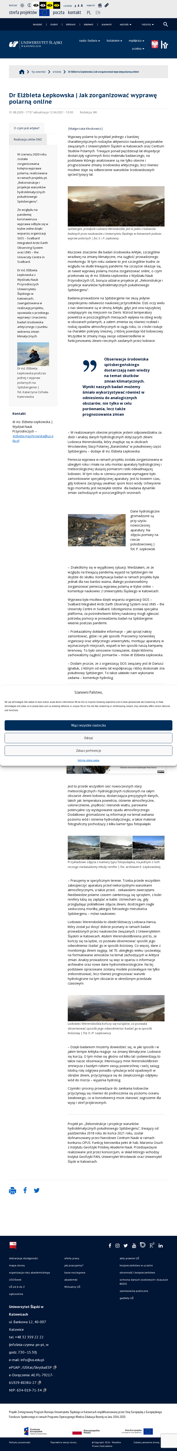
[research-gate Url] (152, 1246)
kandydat (37, 24)
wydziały (124, 24)
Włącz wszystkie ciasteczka (88, 725)
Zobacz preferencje (88, 750)
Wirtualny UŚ (72, 1286)
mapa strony (17, 1265)
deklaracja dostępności (23, 1258)
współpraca (135, 40)
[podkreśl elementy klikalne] (106, 5)
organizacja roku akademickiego (29, 1272)
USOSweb (15, 1279)
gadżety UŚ (126, 1298)
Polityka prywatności (19, 1442)
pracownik (107, 24)
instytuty (146, 24)
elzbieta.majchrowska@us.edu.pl (32, 438)
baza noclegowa (74, 1272)
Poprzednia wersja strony (63, 1442)
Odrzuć (88, 738)
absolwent (88, 24)
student (54, 24)
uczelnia (137, 48)
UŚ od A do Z (17, 1286)
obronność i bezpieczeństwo (137, 1272)
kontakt (74, 12)
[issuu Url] (142, 1246)
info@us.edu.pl (32, 1359)
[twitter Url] (126, 1245)
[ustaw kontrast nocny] (29, 5)
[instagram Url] (117, 1245)
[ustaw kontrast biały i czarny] (42, 5)
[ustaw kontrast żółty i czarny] (56, 5)
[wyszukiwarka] (165, 24)
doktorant (71, 24)
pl (89, 12)
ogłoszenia (16, 1294)
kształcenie (113, 40)
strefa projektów (23, 12)
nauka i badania (88, 40)
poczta (59, 12)
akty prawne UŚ (129, 1258)
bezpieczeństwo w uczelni (136, 1265)
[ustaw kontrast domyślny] (22, 5)
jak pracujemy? (73, 1265)
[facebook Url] (110, 1245)
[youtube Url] (134, 1245)
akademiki (70, 1279)
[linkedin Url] (160, 1245)
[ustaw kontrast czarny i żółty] (49, 5)
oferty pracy (71, 1258)
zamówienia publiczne (134, 1291)
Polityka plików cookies (88, 760)
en (98, 12)
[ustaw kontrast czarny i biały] (35, 5)
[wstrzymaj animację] (99, 5)
